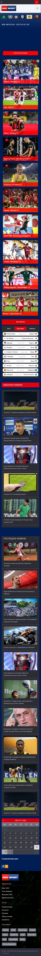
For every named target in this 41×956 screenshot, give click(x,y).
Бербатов (14, 935)
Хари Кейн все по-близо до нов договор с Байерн (19, 592)
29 (37, 847)
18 (16, 842)
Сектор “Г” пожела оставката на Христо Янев (20, 412)
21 (31, 842)
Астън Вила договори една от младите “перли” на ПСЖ (18, 786)
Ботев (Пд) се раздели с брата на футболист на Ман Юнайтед (20, 758)
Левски (5, 930)
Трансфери (13, 939)
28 (31, 847)
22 (37, 842)
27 (26, 847)
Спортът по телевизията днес (15, 494)
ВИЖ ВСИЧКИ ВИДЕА (20, 53)
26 (21, 847)
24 (10, 847)
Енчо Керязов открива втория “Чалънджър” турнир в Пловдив (20, 620)
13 (26, 838)
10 (10, 838)
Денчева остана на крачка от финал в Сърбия (17, 564)
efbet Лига (31, 935)
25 (16, 847)
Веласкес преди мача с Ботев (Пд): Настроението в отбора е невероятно (17, 439)
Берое (5, 935)
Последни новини (15, 538)
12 (21, 838)
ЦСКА (13, 930)
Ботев (22, 939)
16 (4, 842)
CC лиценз (5, 953)
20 (26, 842)
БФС (4, 939)
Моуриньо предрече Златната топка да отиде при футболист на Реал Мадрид (18, 730)
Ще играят (20, 328)
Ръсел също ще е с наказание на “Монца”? (19, 647)
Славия (32, 930)
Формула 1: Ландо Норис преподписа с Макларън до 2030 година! (18, 702)
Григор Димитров (9, 944)
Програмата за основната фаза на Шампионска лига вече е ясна (16, 467)
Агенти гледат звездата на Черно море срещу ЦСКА (18, 521)
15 (37, 838)
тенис (23, 935)
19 (21, 842)
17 (10, 842)
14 (31, 838)
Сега (8, 328)
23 (4, 847)
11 (16, 838)
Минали (32, 328)
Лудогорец (23, 930)
